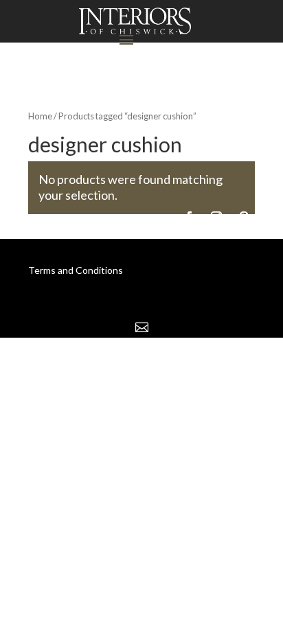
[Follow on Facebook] (189, 217)
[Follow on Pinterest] (244, 217)
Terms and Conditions (75, 270)
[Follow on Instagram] (216, 217)
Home (40, 116)
